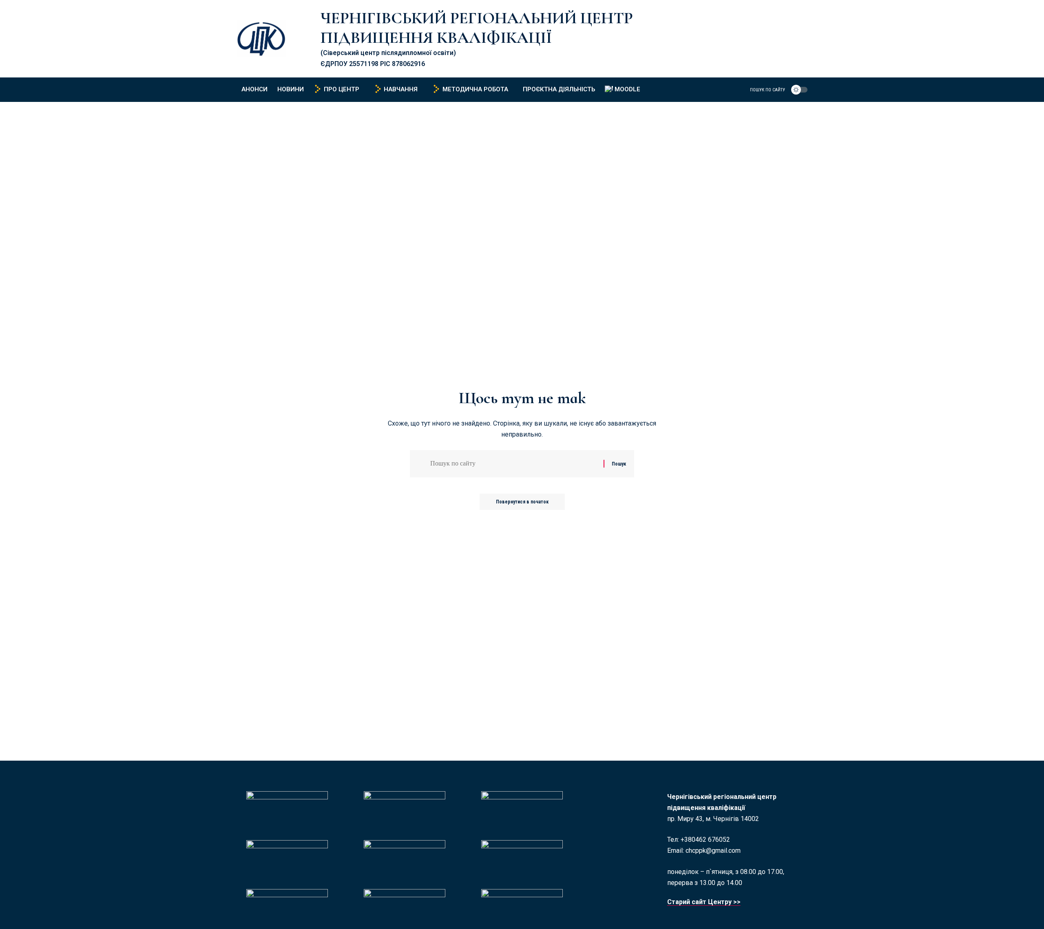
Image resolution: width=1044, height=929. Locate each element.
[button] (762, 89)
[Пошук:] (514, 463)
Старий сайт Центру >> (704, 902)
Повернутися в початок (522, 502)
